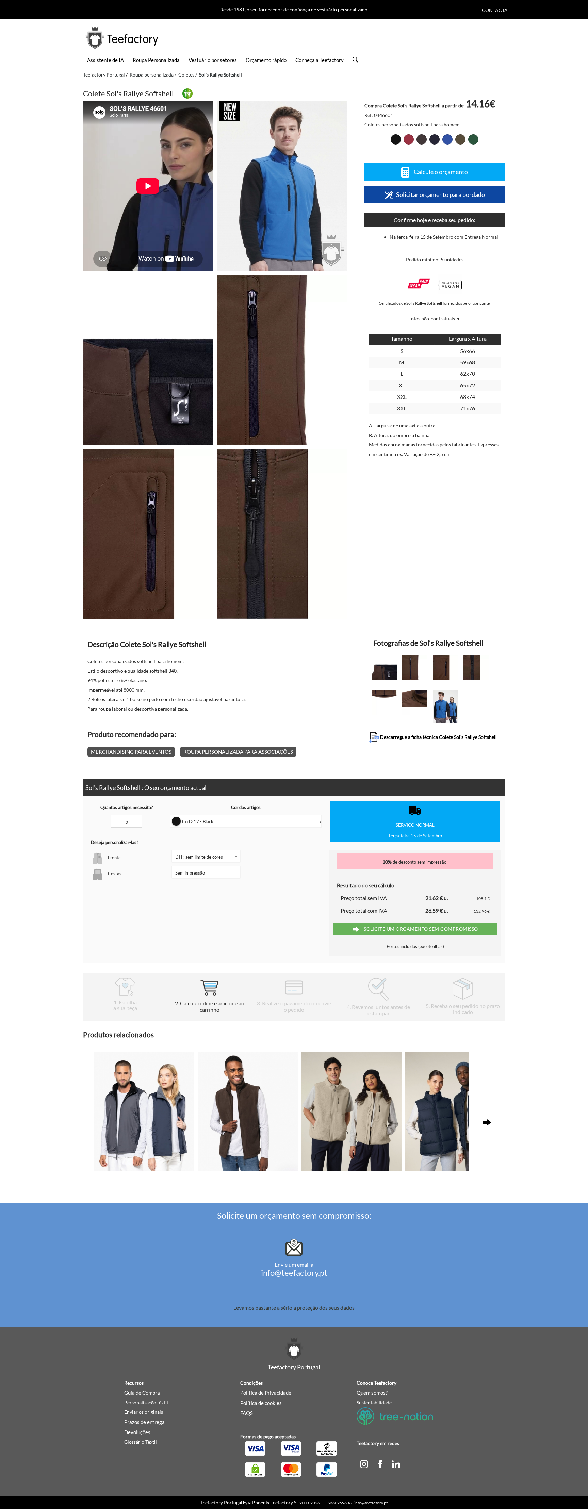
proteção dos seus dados (326, 1307)
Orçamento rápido (266, 60)
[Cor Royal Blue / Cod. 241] (447, 139)
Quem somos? (372, 1393)
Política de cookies (261, 1403)
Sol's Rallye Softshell (220, 75)
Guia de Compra (142, 1393)
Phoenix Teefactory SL (275, 1502)
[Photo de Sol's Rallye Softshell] (148, 360)
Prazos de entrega (144, 1422)
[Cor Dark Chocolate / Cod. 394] (421, 139)
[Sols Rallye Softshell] (282, 186)
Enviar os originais (143, 1412)
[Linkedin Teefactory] (396, 1463)
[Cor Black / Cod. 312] (396, 139)
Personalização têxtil (146, 1402)
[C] (364, 1463)
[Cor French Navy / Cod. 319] (434, 139)
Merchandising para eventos (131, 752)
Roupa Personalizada (156, 60)
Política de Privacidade (265, 1393)
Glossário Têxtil (140, 1442)
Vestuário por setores (213, 60)
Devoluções (137, 1432)
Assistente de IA (105, 60)
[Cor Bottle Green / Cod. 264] (473, 139)
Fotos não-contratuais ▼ (434, 318)
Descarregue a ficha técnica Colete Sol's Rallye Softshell (438, 737)
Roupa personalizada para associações (238, 752)
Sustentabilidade (374, 1402)
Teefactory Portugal (104, 75)
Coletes (186, 75)
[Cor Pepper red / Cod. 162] (409, 139)
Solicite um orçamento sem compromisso (420, 929)
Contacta (495, 10)
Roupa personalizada (152, 75)
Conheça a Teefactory (319, 60)
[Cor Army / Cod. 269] (460, 139)
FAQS (246, 1413)
